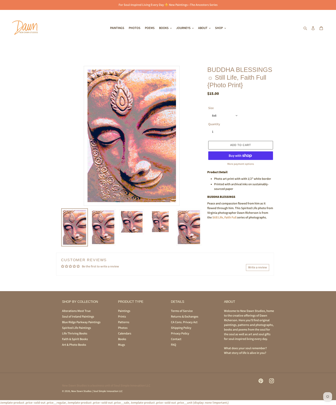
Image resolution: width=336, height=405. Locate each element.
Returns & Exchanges (184, 316)
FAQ (173, 345)
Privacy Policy (180, 333)
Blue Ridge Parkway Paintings (81, 322)
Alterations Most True (76, 311)
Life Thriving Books (74, 333)
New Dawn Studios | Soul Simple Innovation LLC (96, 391)
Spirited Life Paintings (76, 328)
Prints (122, 316)
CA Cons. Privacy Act (184, 322)
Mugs (121, 345)
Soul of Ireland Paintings (78, 316)
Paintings (124, 311)
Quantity (214, 124)
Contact (176, 339)
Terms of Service (182, 311)
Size (211, 108)
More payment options (240, 164)
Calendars (124, 333)
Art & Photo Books (74, 345)
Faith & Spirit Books (75, 339)
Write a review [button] (257, 267)
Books (122, 339)
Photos (123, 328)
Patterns (123, 322)
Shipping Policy (181, 328)
